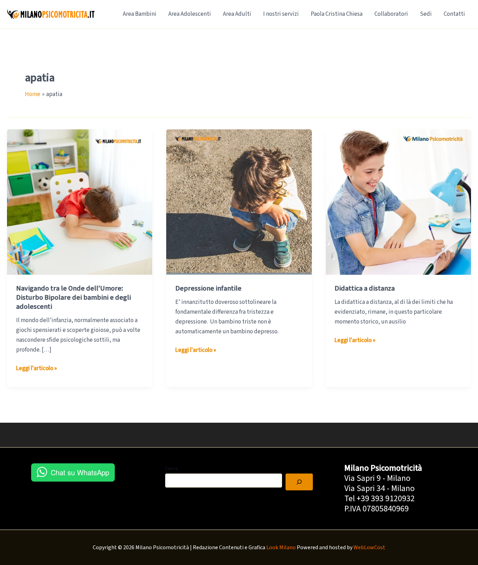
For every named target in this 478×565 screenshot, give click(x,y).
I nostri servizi (281, 14)
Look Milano (281, 547)
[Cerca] (299, 482)
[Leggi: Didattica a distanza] (398, 202)
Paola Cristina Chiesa (337, 14)
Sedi (426, 14)
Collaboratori (391, 14)
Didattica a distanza (365, 288)
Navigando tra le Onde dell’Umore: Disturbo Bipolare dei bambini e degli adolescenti (73, 298)
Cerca (171, 468)
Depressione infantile (208, 288)
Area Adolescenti (189, 14)
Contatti (454, 14)
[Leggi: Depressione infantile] (238, 202)
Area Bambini (139, 14)
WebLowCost (369, 547)
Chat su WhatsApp (80, 472)
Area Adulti (237, 14)
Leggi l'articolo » (36, 368)
